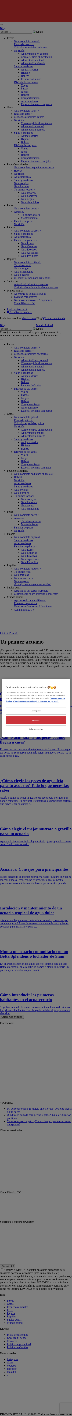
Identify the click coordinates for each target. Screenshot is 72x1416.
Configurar (36, 711)
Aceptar (36, 720)
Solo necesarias (36, 729)
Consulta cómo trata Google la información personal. (36, 701)
